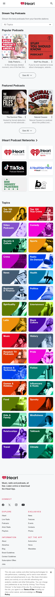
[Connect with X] (9, 505)
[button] (25, 61)
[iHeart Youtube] (23, 505)
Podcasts (5, 523)
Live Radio (6, 519)
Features (31, 519)
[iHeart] (27, 3)
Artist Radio (6, 527)
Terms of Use (29, 589)
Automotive (32, 541)
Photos (30, 531)
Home (30, 545)
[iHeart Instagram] (16, 505)
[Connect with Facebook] (3, 505)
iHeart (4, 515)
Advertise (5, 545)
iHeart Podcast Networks (18, 140)
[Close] (51, 572)
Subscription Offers (9, 560)
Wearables (32, 548)
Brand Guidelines (8, 552)
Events (30, 523)
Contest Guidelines (9, 556)
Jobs (4, 564)
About (4, 541)
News (30, 515)
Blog (3, 548)
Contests (31, 527)
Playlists (5, 531)
